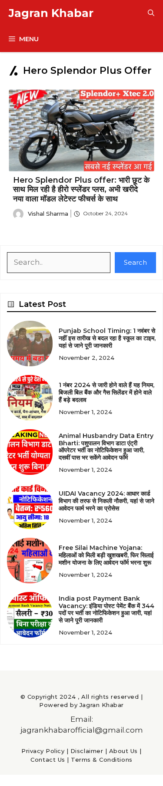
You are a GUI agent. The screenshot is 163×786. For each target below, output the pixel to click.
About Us (123, 750)
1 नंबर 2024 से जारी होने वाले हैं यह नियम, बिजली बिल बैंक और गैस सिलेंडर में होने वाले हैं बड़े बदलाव (106, 392)
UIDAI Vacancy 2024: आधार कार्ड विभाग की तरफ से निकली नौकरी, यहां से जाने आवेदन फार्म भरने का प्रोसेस (106, 501)
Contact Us (47, 759)
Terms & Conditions (101, 759)
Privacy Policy (42, 750)
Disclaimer (86, 750)
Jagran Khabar (51, 13)
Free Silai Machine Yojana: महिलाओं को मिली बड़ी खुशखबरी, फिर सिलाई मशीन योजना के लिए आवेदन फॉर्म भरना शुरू (106, 555)
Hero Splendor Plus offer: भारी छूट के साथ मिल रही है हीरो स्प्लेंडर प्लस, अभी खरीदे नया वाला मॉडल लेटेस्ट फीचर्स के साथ (81, 189)
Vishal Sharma (48, 213)
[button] (151, 13)
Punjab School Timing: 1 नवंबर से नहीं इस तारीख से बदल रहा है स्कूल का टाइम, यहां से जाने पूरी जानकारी (107, 338)
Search (135, 262)
